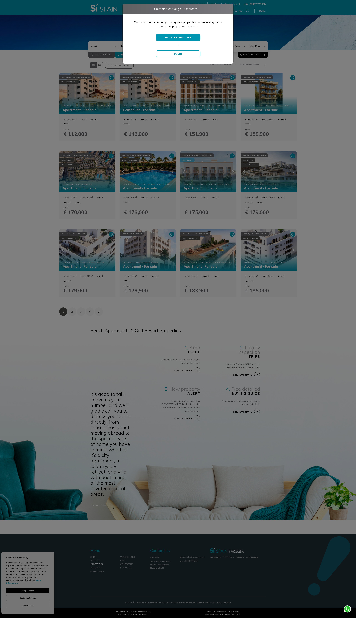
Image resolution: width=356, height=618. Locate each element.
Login (178, 53)
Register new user (178, 37)
